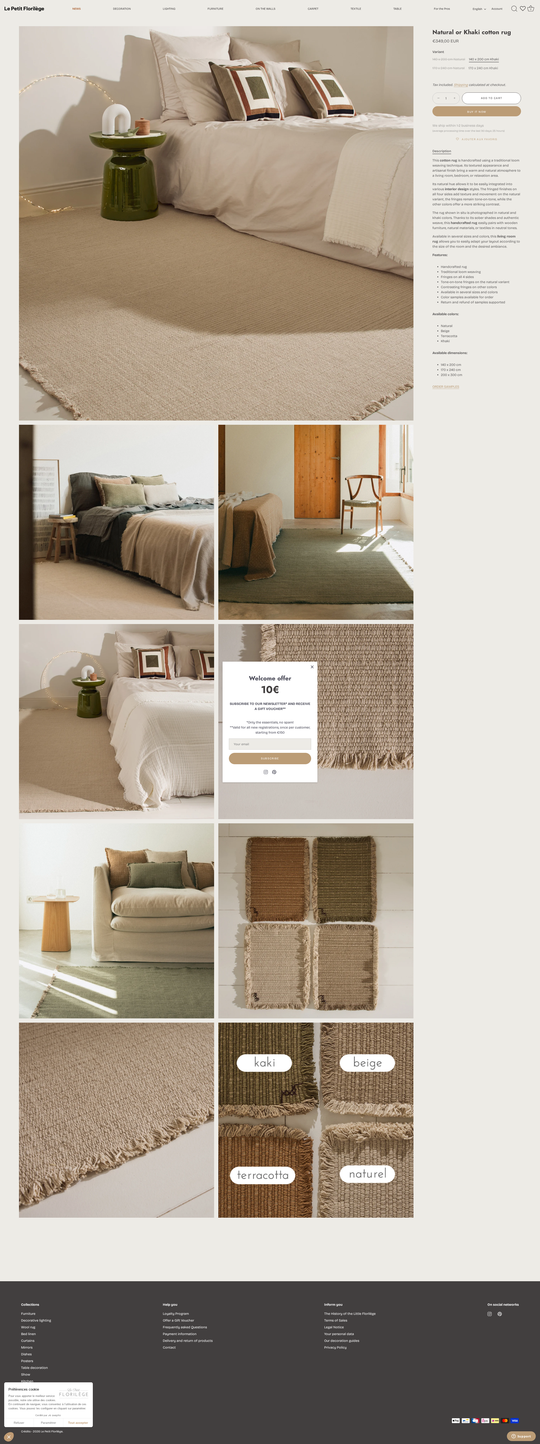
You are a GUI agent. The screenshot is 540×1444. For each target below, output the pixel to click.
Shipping (461, 85)
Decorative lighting (36, 1320)
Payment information (180, 1334)
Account (496, 9)
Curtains (27, 1341)
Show (25, 1374)
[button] (9, 1437)
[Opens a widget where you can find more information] (521, 1436)
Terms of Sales (335, 1320)
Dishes (26, 1354)
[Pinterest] (274, 772)
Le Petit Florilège (52, 1431)
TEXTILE (356, 9)
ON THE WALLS (265, 9)
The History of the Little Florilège (350, 1314)
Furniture (28, 1314)
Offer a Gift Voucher (178, 1320)
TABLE (397, 9)
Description (441, 151)
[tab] (443, 151)
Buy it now (476, 112)
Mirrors (26, 1347)
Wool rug (28, 1327)
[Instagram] (266, 772)
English (477, 9)
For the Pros (442, 9)
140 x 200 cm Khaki (484, 59)
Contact (169, 1347)
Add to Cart (491, 98)
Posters (27, 1361)
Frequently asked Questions (185, 1327)
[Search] (514, 9)
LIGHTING (169, 9)
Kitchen (27, 1381)
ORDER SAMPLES (445, 387)
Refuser (19, 1422)
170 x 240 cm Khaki (483, 68)
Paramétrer (48, 1422)
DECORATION (122, 9)
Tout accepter (78, 1422)
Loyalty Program (176, 1314)
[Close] (312, 667)
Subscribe (270, 758)
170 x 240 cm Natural (448, 68)
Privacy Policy (335, 1347)
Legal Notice (334, 1327)
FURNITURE (215, 9)
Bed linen (28, 1334)
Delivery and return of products (188, 1341)
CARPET (313, 9)
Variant (438, 52)
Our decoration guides (341, 1341)
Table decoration (34, 1368)
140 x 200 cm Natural (448, 59)
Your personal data (339, 1334)
